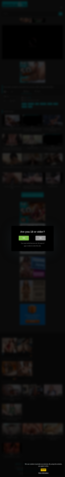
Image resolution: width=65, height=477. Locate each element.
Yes (23, 238)
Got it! (43, 470)
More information (43, 473)
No (41, 238)
